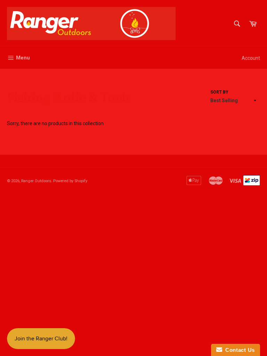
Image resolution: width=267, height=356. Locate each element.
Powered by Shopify (70, 181)
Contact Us (238, 350)
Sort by (219, 92)
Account (251, 58)
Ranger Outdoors (36, 181)
